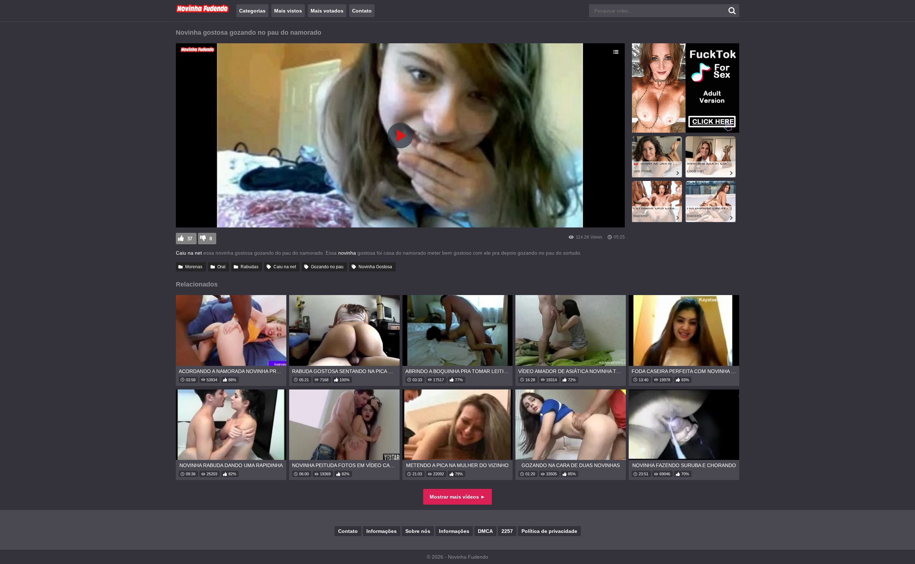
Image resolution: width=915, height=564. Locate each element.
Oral (221, 266)
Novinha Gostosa (375, 266)
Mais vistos (288, 11)
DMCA (485, 531)
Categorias (252, 11)
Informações (381, 531)
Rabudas (249, 266)
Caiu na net (189, 253)
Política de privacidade (549, 531)
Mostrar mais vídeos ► (457, 497)
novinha (347, 253)
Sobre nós (417, 531)
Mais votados (327, 11)
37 (189, 238)
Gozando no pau (327, 266)
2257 (507, 531)
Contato (362, 11)
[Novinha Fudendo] (202, 11)
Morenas (193, 266)
